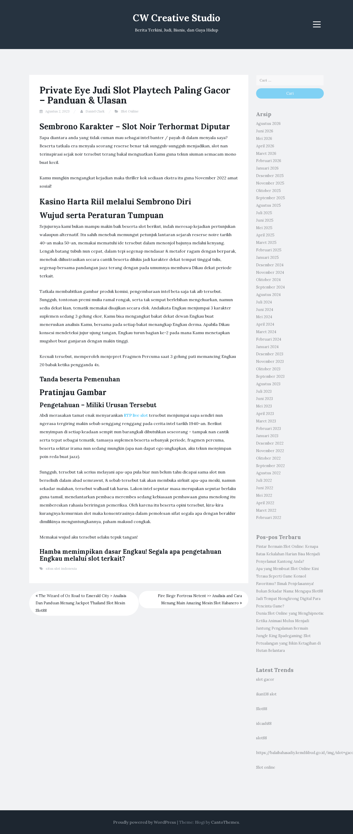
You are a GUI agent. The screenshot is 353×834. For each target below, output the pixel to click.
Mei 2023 (264, 406)
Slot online (265, 767)
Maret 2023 (266, 421)
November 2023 (270, 361)
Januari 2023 (267, 436)
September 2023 (270, 376)
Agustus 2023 (268, 384)
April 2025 (265, 235)
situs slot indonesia (61, 568)
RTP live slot (136, 415)
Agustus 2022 (268, 473)
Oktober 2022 (268, 458)
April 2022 (265, 503)
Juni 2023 (264, 398)
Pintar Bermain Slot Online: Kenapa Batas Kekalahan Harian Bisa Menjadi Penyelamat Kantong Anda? (288, 554)
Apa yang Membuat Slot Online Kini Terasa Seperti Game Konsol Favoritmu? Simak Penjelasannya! (287, 576)
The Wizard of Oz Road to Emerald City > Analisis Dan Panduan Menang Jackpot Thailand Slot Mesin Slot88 (81, 603)
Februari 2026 (268, 160)
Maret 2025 (266, 242)
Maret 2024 (266, 332)
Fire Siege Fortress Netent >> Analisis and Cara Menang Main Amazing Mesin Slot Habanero (200, 600)
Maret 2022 (266, 510)
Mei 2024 (264, 317)
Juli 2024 (264, 302)
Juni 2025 (264, 220)
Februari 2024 (268, 339)
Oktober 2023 (268, 369)
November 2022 (270, 450)
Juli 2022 (264, 480)
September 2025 (270, 198)
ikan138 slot (266, 694)
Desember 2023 (269, 354)
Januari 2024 (267, 346)
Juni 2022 (264, 488)
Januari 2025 (267, 257)
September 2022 (270, 465)
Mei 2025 (264, 228)
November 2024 (270, 272)
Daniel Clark (95, 111)
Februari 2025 (268, 250)
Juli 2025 (264, 213)
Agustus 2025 (268, 205)
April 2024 (265, 324)
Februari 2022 (268, 517)
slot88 (261, 738)
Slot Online (130, 111)
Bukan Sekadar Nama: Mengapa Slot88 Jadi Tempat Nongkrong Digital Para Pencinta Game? (289, 598)
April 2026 (265, 146)
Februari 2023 (268, 428)
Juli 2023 (264, 391)
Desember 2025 (270, 175)
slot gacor (265, 679)
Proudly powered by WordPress (144, 822)
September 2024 (270, 287)
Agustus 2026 (268, 123)
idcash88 (264, 723)
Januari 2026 (267, 168)
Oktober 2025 (268, 190)
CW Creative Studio (176, 18)
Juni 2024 (264, 309)
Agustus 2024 (268, 294)
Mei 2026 (264, 138)
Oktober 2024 (268, 279)
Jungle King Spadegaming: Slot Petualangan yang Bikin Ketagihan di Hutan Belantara (288, 643)
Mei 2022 (264, 495)
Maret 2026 (266, 153)
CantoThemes (225, 822)
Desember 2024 (269, 265)
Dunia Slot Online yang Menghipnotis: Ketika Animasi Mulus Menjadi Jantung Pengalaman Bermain (290, 621)
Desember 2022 (269, 443)
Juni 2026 (264, 131)
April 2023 (265, 413)
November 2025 (270, 183)
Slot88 (261, 709)
